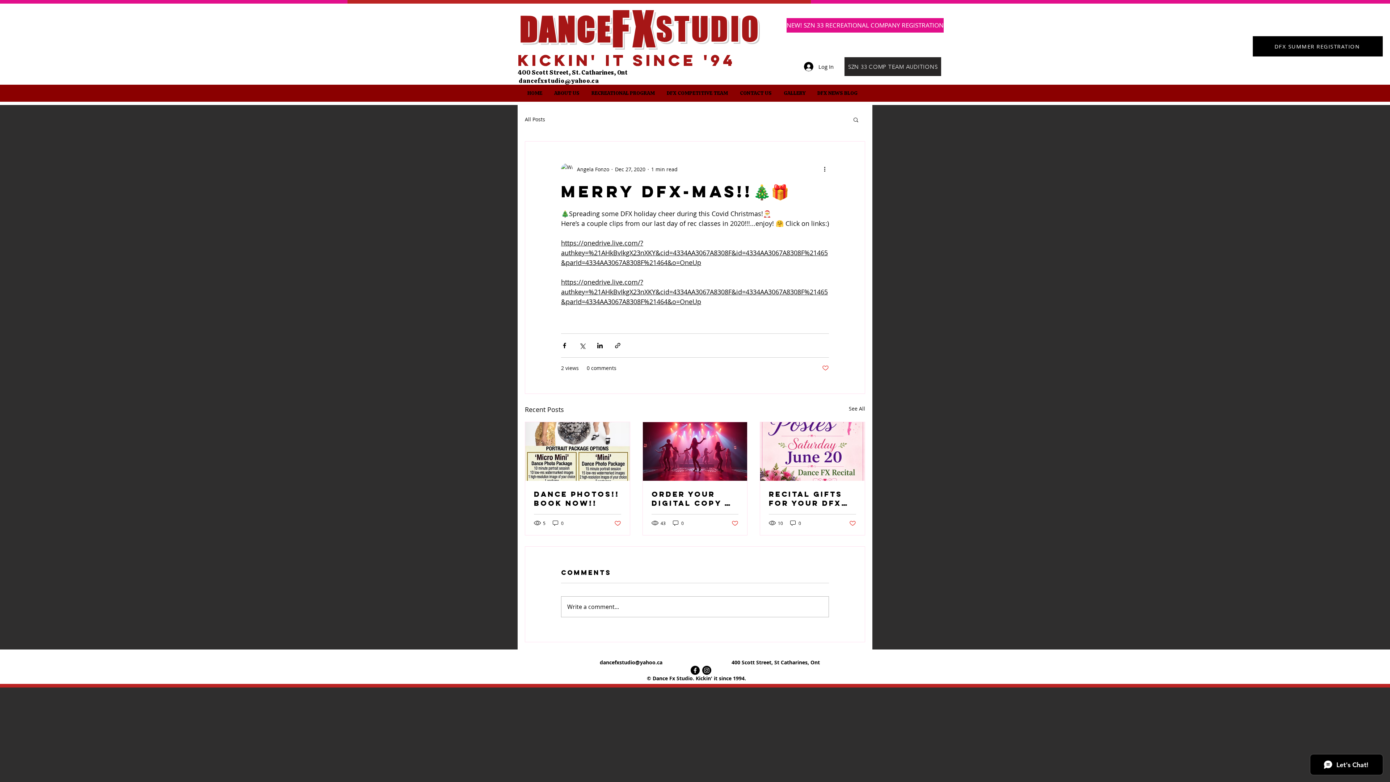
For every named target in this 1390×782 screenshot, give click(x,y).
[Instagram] (706, 670)
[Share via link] (617, 345)
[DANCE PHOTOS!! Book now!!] (577, 451)
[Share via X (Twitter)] (582, 345)
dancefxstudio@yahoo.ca (559, 81)
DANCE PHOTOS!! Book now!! (576, 498)
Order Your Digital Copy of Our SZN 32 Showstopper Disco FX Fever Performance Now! (695, 498)
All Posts (535, 119)
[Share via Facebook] (564, 345)
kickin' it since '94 (627, 60)
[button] (566, 93)
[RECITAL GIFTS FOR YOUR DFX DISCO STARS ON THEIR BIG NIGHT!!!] (812, 451)
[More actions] (824, 169)
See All (857, 408)
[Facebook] (695, 670)
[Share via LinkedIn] (600, 345)
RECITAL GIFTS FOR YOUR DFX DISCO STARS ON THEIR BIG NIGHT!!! (810, 498)
